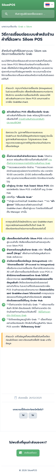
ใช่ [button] (23, 415)
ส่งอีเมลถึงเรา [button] (30, 452)
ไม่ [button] (33, 415)
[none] (8, 5)
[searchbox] (28, 14)
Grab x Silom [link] (25, 26)
